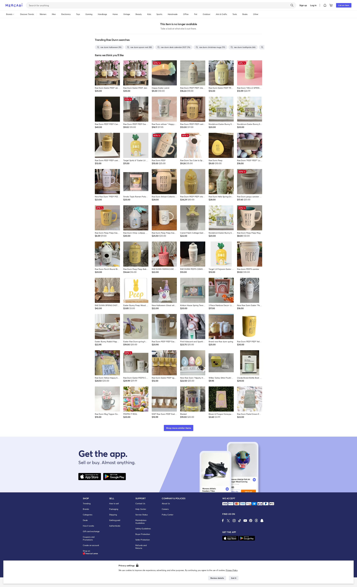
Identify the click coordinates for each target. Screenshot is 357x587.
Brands (86, 509)
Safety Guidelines (143, 528)
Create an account (91, 545)
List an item (343, 5)
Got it (233, 578)
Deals (85, 520)
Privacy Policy (232, 570)
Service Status (141, 514)
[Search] (292, 5)
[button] (325, 5)
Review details (217, 578)
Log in (313, 5)
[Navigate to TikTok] (239, 520)
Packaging (113, 509)
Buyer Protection (142, 534)
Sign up (303, 5)
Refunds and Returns (141, 546)
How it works (88, 525)
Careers (165, 509)
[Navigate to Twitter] (228, 520)
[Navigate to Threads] (256, 520)
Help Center (140, 509)
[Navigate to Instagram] (234, 520)
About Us (166, 503)
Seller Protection (142, 539)
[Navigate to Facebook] (223, 520)
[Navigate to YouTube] (245, 520)
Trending (87, 503)
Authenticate (114, 525)
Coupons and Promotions (89, 538)
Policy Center (167, 514)
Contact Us (140, 503)
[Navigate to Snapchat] (262, 520)
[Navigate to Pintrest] (251, 520)
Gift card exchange (91, 531)
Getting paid (114, 520)
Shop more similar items (178, 427)
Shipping (113, 514)
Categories (87, 514)
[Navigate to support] (225, 503)
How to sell (114, 503)
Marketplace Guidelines (140, 521)
